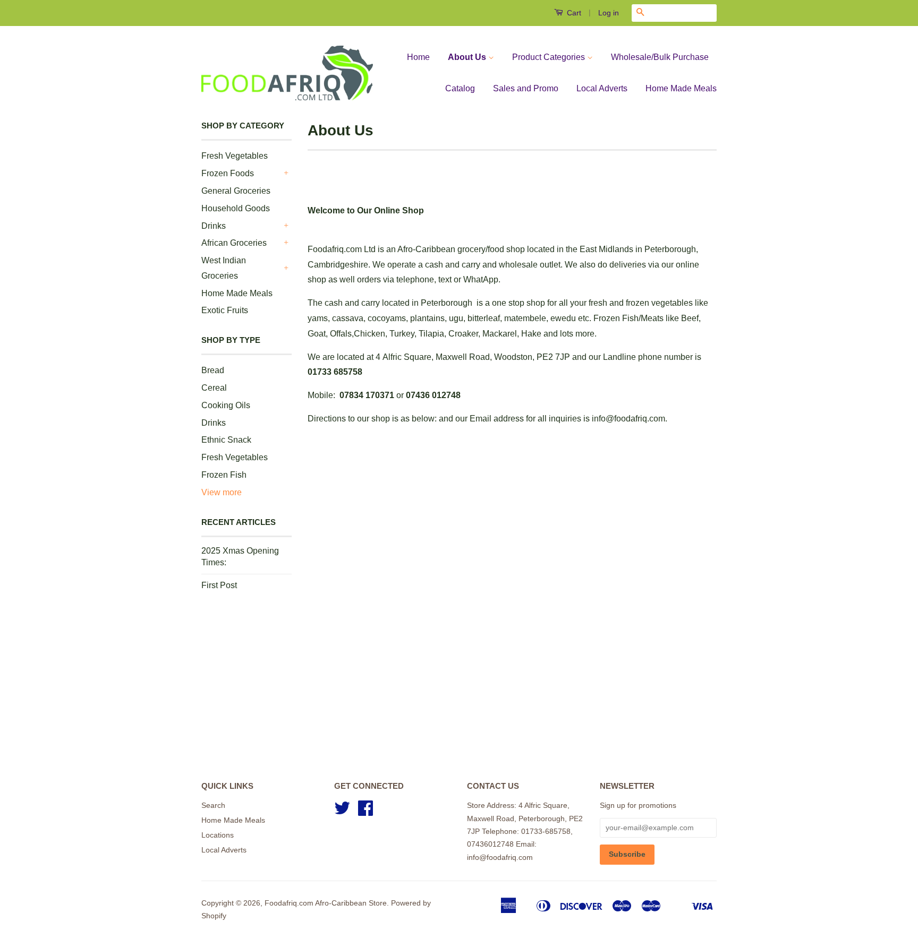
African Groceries (234, 242)
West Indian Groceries (223, 268)
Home (418, 57)
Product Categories (549, 57)
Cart (573, 12)
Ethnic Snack (226, 439)
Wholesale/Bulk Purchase (660, 57)
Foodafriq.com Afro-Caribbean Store (326, 903)
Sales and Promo (525, 88)
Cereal (214, 387)
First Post (219, 585)
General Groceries (235, 190)
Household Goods (235, 208)
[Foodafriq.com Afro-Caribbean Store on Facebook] (365, 812)
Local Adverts (601, 88)
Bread (212, 370)
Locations (217, 835)
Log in (608, 12)
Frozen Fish (223, 474)
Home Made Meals (681, 88)
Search (213, 805)
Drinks (213, 225)
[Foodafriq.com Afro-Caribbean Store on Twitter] (342, 812)
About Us (468, 57)
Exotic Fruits (224, 310)
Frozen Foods (227, 173)
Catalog (460, 88)
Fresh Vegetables (234, 155)
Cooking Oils (225, 405)
